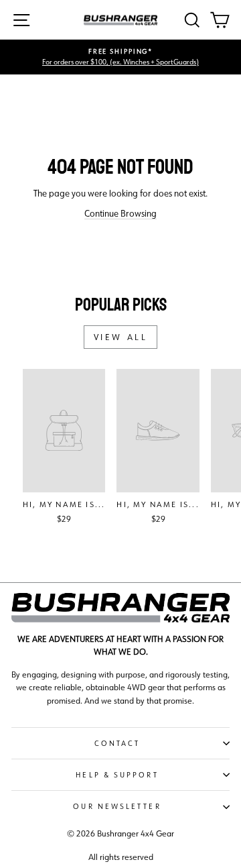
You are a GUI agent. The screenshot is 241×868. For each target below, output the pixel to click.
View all (121, 337)
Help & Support (117, 774)
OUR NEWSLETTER (117, 806)
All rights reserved (120, 857)
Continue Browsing (120, 213)
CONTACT (117, 743)
